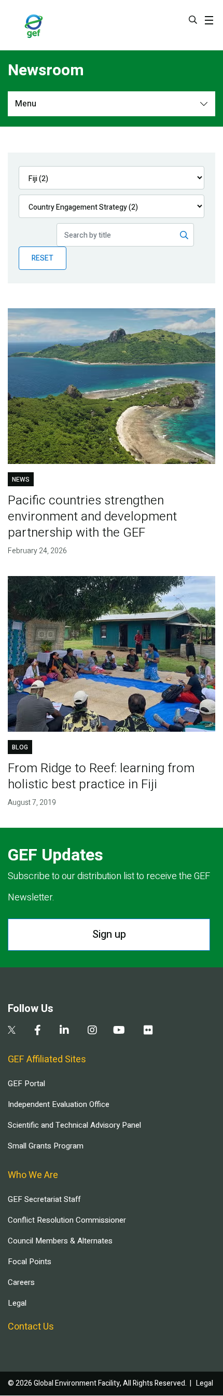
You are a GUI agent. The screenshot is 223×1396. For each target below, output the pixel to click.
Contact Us (31, 1327)
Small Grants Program (45, 1146)
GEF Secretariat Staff (44, 1199)
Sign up (109, 934)
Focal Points (29, 1261)
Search (193, 20)
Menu (25, 104)
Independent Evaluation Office (58, 1104)
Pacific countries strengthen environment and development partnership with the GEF (92, 516)
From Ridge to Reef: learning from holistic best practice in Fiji (101, 776)
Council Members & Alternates (60, 1241)
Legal (17, 1303)
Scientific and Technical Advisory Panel (74, 1125)
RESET (42, 258)
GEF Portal (26, 1083)
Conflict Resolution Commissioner (67, 1220)
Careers (21, 1282)
